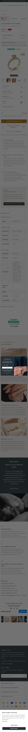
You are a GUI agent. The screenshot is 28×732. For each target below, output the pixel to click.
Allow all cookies (14, 728)
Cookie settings (14, 725)
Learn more (4, 721)
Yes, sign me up (7, 367)
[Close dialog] (26, 357)
